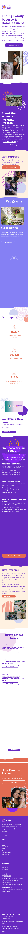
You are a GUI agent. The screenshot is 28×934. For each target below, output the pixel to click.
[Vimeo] (9, 835)
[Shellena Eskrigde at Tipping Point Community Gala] (14, 671)
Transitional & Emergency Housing (12, 884)
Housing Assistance (7, 873)
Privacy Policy (6, 918)
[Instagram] (6, 835)
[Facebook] (3, 835)
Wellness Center (6, 876)
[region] (14, 233)
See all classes (14, 556)
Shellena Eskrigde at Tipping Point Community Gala (12, 679)
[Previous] (12, 258)
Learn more (9, 144)
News (3, 848)
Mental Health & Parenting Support (12, 878)
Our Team (5, 846)
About (3, 843)
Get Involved (5, 854)
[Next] (16, 258)
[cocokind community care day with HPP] (14, 656)
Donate (14, 782)
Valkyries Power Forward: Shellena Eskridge (13, 648)
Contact (4, 858)
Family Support (6, 875)
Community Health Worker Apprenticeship (10, 881)
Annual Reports (6, 852)
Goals (3, 845)
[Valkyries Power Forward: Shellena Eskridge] (14, 642)
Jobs (3, 850)
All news (14, 750)
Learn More (8, 242)
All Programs (5, 869)
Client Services (6, 871)
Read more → (10, 652)
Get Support (14, 45)
